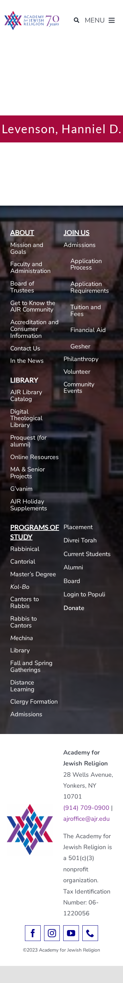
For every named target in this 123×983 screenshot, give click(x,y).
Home (10, 48)
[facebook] (33, 933)
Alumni (73, 567)
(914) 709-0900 (86, 808)
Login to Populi (84, 594)
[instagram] (52, 933)
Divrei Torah (80, 540)
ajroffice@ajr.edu (86, 819)
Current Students (87, 554)
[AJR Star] (30, 807)
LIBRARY (24, 380)
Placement (78, 527)
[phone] (90, 933)
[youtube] (71, 933)
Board (72, 581)
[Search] (76, 20)
